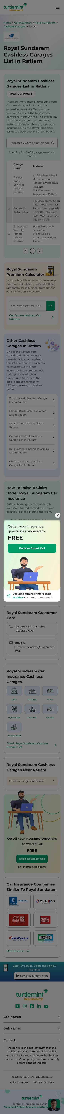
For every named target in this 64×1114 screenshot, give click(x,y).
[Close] (57, 515)
